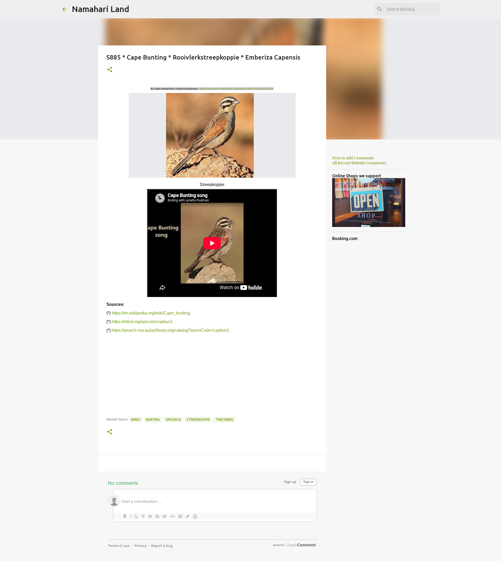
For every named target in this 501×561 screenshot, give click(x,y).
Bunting (153, 419)
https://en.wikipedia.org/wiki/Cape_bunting (151, 313)
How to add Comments (353, 158)
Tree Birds (224, 419)
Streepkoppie (198, 419)
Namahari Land (100, 9)
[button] (109, 69)
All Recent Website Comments (359, 163)
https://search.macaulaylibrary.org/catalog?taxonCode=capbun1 (170, 330)
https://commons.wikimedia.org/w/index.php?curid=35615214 (236, 88)
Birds (135, 419)
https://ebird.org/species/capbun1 (142, 321)
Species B (173, 419)
